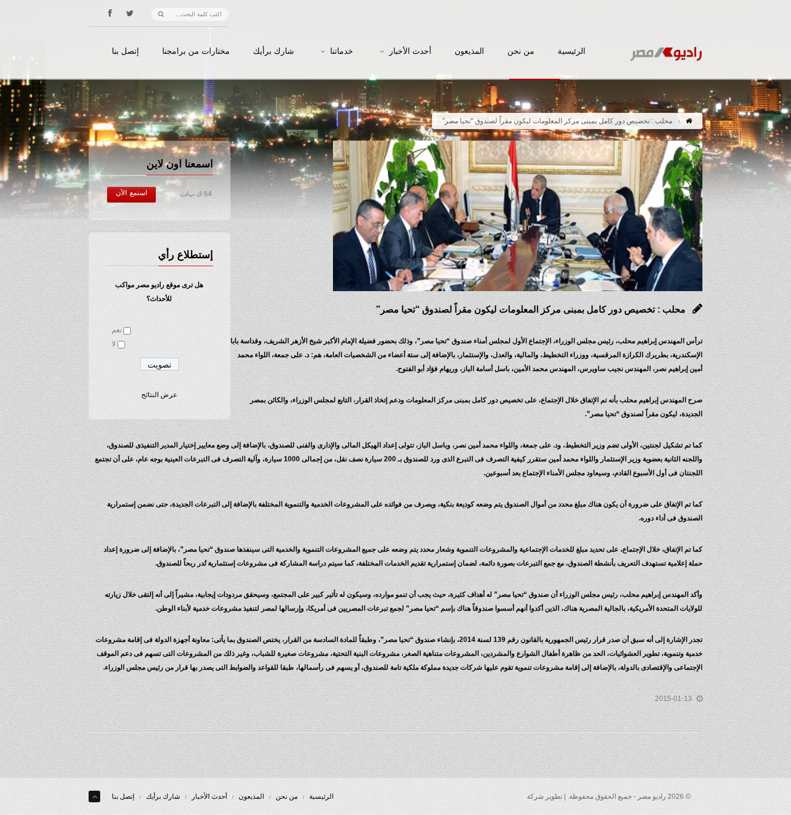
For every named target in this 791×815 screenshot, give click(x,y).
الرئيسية (571, 51)
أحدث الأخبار (410, 51)
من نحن (520, 51)
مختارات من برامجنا (196, 51)
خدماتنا (341, 51)
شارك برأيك (273, 51)
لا (114, 344)
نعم (117, 330)
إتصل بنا (125, 51)
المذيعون (469, 51)
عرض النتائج (159, 395)
